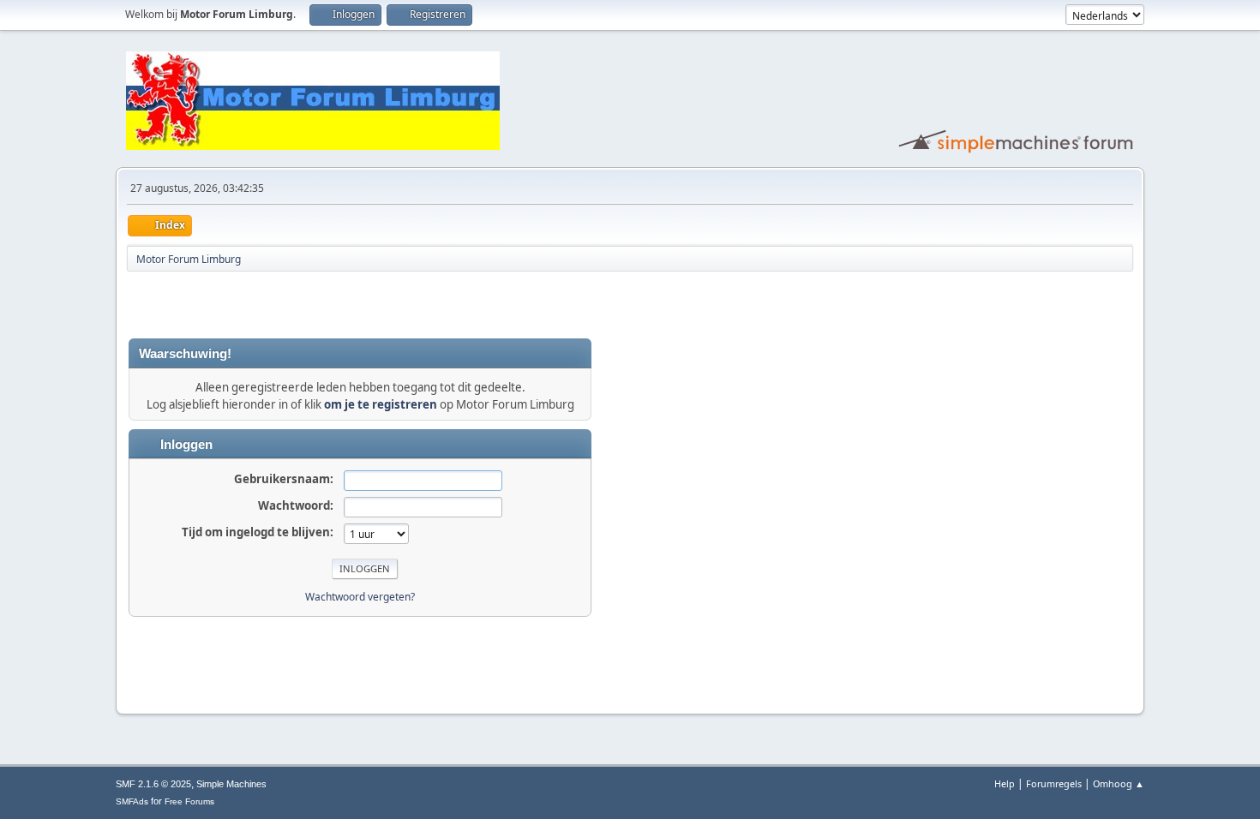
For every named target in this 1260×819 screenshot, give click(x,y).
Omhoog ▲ (1118, 783)
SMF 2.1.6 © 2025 (153, 784)
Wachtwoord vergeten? (360, 596)
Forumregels (1054, 783)
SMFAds (132, 801)
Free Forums (189, 801)
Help (1004, 783)
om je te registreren (380, 404)
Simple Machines (231, 784)
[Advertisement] (329, 305)
